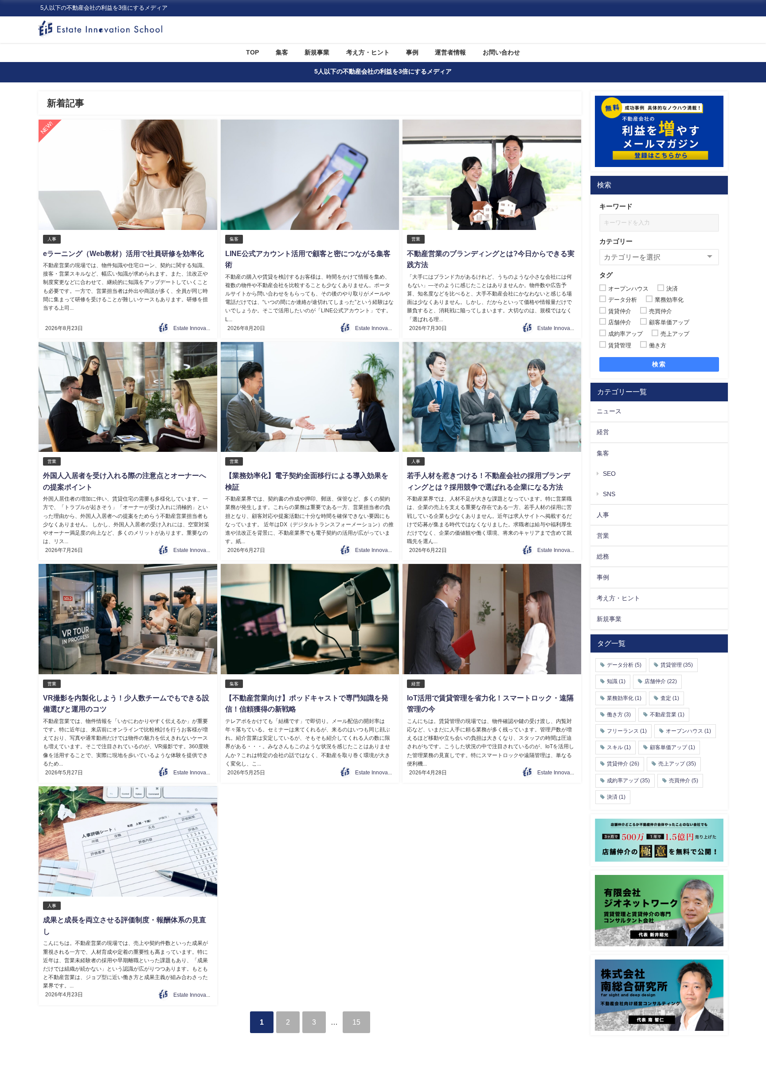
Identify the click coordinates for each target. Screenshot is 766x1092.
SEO (609, 473)
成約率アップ (628, 780)
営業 (415, 239)
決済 (616, 797)
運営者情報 (450, 52)
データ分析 (624, 665)
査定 (669, 698)
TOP (252, 52)
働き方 (619, 714)
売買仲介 (683, 780)
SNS (609, 494)
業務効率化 (624, 698)
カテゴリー (616, 241)
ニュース (609, 411)
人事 (51, 239)
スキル (619, 747)
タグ (606, 275)
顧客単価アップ (672, 747)
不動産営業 (667, 714)
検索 (659, 364)
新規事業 (317, 52)
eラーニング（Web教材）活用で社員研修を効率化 (123, 253)
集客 (282, 52)
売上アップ (677, 763)
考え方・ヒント (368, 52)
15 (356, 1022)
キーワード (616, 206)
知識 (616, 681)
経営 (415, 684)
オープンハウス (688, 731)
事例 (412, 52)
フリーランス (627, 731)
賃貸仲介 (623, 763)
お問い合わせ (501, 52)
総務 (603, 556)
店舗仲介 (661, 681)
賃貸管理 (676, 665)
